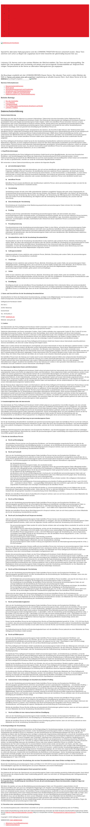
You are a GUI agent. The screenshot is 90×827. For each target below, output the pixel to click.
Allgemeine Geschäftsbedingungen (17, 823)
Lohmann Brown (15, 18)
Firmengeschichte (16, 10)
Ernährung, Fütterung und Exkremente (18, 92)
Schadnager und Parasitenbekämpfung (18, 91)
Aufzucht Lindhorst (16, 28)
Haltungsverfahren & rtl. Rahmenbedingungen (20, 94)
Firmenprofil (9, 7)
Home (7, 5)
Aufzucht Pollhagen (16, 30)
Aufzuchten (9, 20)
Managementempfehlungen (14, 86)
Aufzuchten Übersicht (17, 21)
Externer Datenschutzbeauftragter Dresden (19, 812)
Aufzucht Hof (14, 25)
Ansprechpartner (15, 34)
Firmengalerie (14, 12)
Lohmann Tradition (16, 15)
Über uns (13, 8)
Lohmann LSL (14, 16)
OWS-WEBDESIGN (16, 820)
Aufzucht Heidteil (15, 23)
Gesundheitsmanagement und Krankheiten (19, 89)
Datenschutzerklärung (13, 825)
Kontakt (8, 31)
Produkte (8, 13)
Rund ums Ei (10, 88)
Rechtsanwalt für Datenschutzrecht (64, 812)
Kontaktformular (15, 33)
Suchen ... (4, 79)
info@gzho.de (10, 317)
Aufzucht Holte (15, 26)
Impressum (9, 36)
